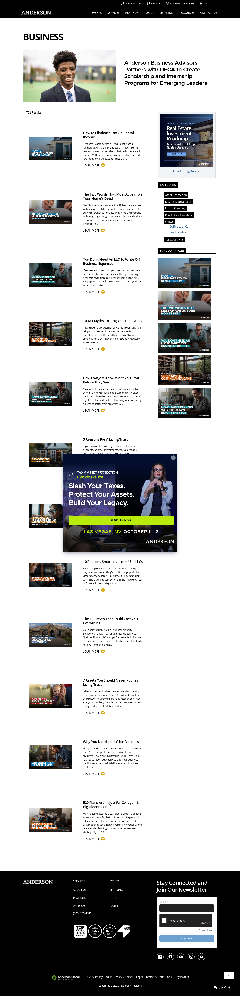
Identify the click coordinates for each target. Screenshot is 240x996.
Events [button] (97, 13)
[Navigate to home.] (35, 13)
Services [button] (113, 13)
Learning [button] (166, 13)
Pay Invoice (182, 977)
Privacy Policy (94, 977)
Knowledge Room (182, 3)
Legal (139, 977)
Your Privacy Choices (119, 977)
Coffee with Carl (180, 226)
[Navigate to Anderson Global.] (68, 978)
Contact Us (208, 13)
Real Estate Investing (178, 215)
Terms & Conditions (159, 977)
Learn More (93, 165)
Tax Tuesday (178, 232)
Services (79, 881)
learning (116, 890)
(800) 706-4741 (82, 913)
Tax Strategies (174, 240)
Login (207, 3)
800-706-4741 (133, 3)
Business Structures (178, 202)
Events (115, 881)
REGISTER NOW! (121, 520)
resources (117, 898)
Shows (169, 222)
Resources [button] (187, 13)
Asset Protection (176, 195)
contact (79, 906)
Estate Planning (175, 208)
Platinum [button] (132, 13)
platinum (80, 898)
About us (79, 890)
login (114, 906)
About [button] (149, 13)
